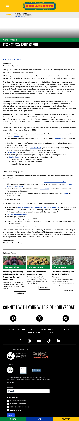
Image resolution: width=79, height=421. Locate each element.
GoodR (66, 193)
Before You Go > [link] (21, 16)
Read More (20, 293)
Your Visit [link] (66, 419)
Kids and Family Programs (19, 407)
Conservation (10, 39)
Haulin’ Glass (11, 152)
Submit (10, 415)
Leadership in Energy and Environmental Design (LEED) (39, 207)
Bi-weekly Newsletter (18, 401)
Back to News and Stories (12, 59)
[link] (39, 6)
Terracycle (17, 136)
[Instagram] (29, 341)
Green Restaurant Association (55, 182)
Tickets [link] (13, 419)
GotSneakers (14, 157)
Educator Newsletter (18, 404)
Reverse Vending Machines (17, 214)
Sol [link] (13, 382)
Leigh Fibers (59, 138)
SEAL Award (44, 189)
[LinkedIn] (58, 341)
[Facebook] (20, 341)
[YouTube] (39, 341)
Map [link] (39, 419)
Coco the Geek (35, 148)
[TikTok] (48, 341)
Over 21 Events (15, 410)
